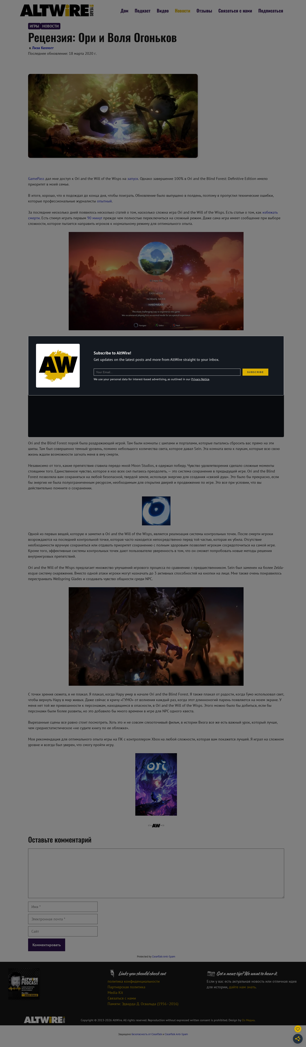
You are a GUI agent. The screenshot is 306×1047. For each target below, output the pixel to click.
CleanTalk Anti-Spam (163, 956)
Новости (182, 10)
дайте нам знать (242, 987)
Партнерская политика (126, 987)
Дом (124, 10)
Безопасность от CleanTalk (147, 1034)
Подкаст (143, 10)
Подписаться (270, 10)
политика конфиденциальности (134, 981)
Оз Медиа (248, 1020)
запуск (132, 178)
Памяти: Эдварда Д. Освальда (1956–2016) (143, 1003)
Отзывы (204, 10)
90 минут (94, 218)
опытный (104, 201)
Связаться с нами (235, 10)
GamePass (36, 178)
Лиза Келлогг (43, 47)
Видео (163, 10)
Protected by (156, 956)
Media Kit (115, 992)
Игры (34, 26)
